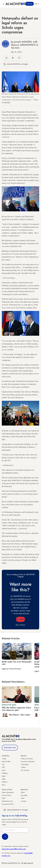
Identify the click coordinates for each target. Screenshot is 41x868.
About (23, 792)
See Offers (20, 619)
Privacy (23, 625)
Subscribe (29, 4)
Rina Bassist (14, 714)
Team (22, 798)
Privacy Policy (6, 795)
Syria (3, 785)
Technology (25, 764)
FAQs (3, 798)
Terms (17, 625)
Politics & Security (27, 758)
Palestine (5, 773)
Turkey (4, 758)
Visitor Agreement (8, 792)
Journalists (24, 795)
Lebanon (4, 782)
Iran (3, 764)
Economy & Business (27, 761)
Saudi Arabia (6, 761)
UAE (3, 767)
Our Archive (25, 770)
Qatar (4, 779)
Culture (23, 767)
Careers (23, 801)
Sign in (37, 4)
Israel (3, 770)
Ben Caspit (25, 714)
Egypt (3, 776)
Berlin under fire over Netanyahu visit (16, 663)
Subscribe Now (10, 747)
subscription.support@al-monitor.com (14, 849)
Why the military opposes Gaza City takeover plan (16, 709)
